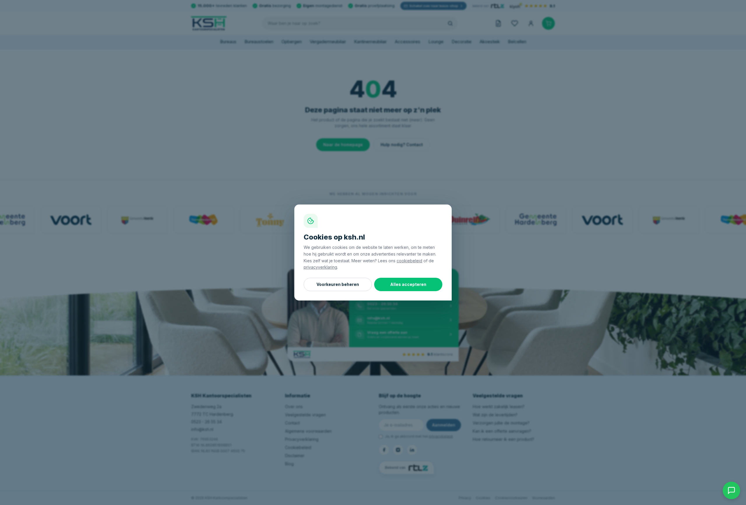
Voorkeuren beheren (337, 284)
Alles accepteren (408, 284)
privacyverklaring (320, 267)
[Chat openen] (731, 490)
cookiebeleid (409, 260)
